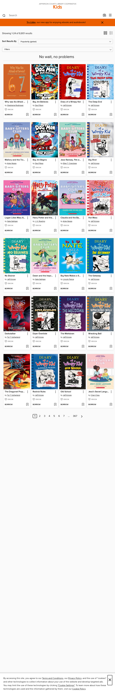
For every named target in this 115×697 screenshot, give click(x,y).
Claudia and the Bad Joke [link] (71, 218)
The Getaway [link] (94, 276)
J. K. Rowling (40, 221)
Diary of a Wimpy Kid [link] (71, 102)
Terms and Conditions (52, 678)
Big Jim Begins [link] (40, 160)
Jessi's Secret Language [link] (99, 392)
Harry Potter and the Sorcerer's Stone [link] (43, 218)
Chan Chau (95, 395)
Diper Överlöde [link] (40, 333)
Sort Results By (9, 41)
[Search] (4, 15)
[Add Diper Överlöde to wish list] (55, 346)
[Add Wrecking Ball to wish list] (111, 346)
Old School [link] (66, 392)
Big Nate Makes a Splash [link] (71, 276)
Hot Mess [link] (92, 218)
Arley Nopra (11, 163)
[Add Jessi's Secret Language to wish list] (111, 404)
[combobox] (51, 15)
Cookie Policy (79, 688)
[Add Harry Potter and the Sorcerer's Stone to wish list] (55, 231)
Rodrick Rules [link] (39, 392)
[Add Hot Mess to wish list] (111, 231)
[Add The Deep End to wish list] (111, 115)
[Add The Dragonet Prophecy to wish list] (27, 404)
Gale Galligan (12, 221)
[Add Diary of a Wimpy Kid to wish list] (83, 115)
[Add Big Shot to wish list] (111, 172)
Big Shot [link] (92, 160)
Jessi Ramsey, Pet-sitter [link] (71, 160)
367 (75, 416)
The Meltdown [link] (67, 333)
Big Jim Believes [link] (40, 102)
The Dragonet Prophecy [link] (15, 392)
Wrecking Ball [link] (95, 333)
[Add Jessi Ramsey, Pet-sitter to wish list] (83, 172)
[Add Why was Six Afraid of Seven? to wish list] (27, 115)
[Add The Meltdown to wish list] (83, 346)
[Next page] (82, 416)
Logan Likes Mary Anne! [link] (15, 218)
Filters (7, 49)
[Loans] (104, 15)
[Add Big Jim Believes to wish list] (55, 115)
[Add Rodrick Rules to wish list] (55, 404)
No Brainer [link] (10, 276)
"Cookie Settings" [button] (66, 685)
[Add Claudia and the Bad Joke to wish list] (83, 231)
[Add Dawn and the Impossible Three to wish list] (55, 289)
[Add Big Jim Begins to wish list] (55, 172)
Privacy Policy (74, 678)
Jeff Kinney (67, 105)
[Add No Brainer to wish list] (27, 289)
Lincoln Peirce (68, 279)
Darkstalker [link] (10, 333)
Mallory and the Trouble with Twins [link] (15, 160)
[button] (105, 33)
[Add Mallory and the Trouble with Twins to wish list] (27, 172)
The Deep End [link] (95, 102)
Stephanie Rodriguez (15, 105)
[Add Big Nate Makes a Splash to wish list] (83, 289)
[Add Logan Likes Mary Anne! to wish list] (27, 231)
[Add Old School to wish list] (83, 404)
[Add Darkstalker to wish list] (27, 346)
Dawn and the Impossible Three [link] (43, 276)
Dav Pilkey (39, 105)
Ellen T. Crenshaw (70, 163)
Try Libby (31, 22)
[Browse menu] (110, 15)
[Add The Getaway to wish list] (111, 289)
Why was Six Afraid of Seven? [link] (15, 102)
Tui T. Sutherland (13, 337)
